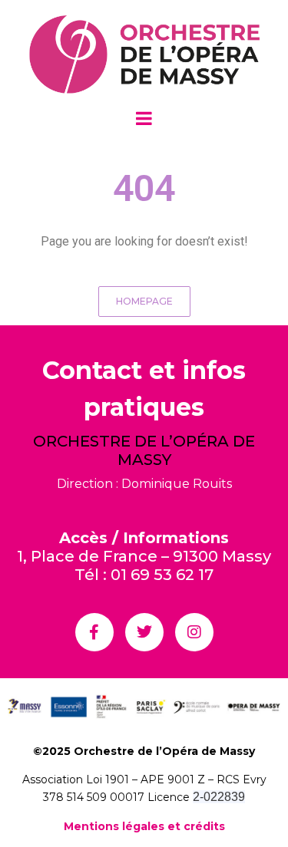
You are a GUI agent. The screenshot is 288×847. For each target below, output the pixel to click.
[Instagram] (194, 632)
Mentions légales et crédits (144, 826)
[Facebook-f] (94, 632)
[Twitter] (144, 632)
